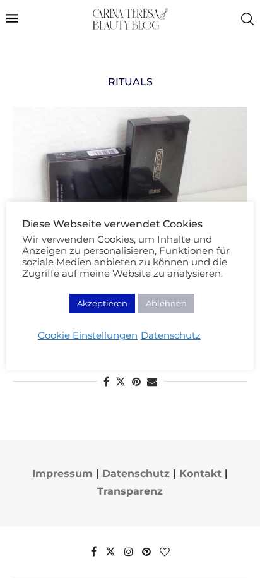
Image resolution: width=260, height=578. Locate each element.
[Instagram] (128, 551)
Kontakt (200, 473)
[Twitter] (110, 551)
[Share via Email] (152, 382)
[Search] (247, 19)
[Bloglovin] (165, 551)
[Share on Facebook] (106, 382)
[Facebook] (94, 551)
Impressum (62, 473)
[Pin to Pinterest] (136, 382)
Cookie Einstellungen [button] (88, 335)
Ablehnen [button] (166, 303)
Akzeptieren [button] (102, 303)
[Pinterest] (146, 551)
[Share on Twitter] (120, 381)
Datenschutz (136, 473)
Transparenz (130, 491)
